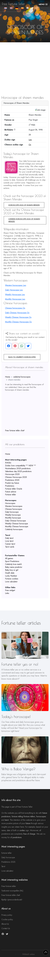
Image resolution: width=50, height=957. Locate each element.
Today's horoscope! (15, 716)
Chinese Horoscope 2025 (16, 477)
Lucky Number (11, 575)
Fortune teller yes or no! (19, 664)
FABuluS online (28, 954)
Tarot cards (9, 546)
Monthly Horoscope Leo (15, 299)
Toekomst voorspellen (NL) (12, 890)
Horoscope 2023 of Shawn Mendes (24, 205)
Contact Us (5, 928)
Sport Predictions (12, 561)
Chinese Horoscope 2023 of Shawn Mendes (24, 220)
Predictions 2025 (12, 480)
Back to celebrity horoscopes (22, 357)
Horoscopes (10, 503)
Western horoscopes (13, 506)
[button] (43, 4)
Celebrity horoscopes (14, 529)
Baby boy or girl (11, 570)
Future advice (10, 491)
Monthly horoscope (13, 517)
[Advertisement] (25, 65)
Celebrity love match (13, 564)
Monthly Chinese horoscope (16, 526)
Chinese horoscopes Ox (15, 308)
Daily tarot (9, 538)
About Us (5, 924)
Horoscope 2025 (12, 474)
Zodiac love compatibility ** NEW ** (20, 465)
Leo (30, 139)
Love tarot (9, 541)
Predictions (9, 485)
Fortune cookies (11, 578)
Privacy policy (6, 915)
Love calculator (11, 581)
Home (7, 376)
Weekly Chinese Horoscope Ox (18, 317)
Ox (30, 144)
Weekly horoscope (13, 514)
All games (9, 558)
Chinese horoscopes (13, 509)
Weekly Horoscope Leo (15, 294)
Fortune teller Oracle (13, 488)
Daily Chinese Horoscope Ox (17, 312)
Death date (9, 573)
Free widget (10, 590)
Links (7, 593)
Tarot (3, 866)
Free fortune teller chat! (15, 430)
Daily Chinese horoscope (15, 520)
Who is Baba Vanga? (18, 769)
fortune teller (6, 853)
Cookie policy (7, 919)
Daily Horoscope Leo (14, 290)
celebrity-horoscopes (21, 376)
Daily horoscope (12, 512)
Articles (8, 462)
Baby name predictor (13, 567)
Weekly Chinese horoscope (16, 523)
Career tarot (10, 544)
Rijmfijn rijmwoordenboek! (11, 899)
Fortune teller (10, 494)
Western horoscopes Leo (15, 285)
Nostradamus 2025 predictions (18, 468)
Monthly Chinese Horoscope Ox (18, 321)
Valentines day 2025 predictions (18, 471)
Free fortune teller (8, 886)
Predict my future (12, 483)
